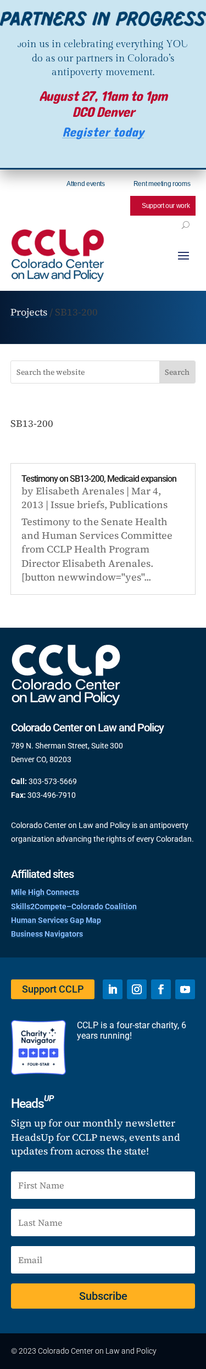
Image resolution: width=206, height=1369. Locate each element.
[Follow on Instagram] (137, 989)
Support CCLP (52, 989)
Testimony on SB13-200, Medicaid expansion (98, 479)
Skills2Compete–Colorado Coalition (74, 906)
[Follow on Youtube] (185, 989)
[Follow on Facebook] (161, 989)
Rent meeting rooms (162, 184)
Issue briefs (77, 504)
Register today (103, 132)
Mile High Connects (45, 892)
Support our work (166, 206)
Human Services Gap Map (56, 920)
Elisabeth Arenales (80, 491)
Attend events (85, 184)
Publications (138, 504)
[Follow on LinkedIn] (113, 989)
